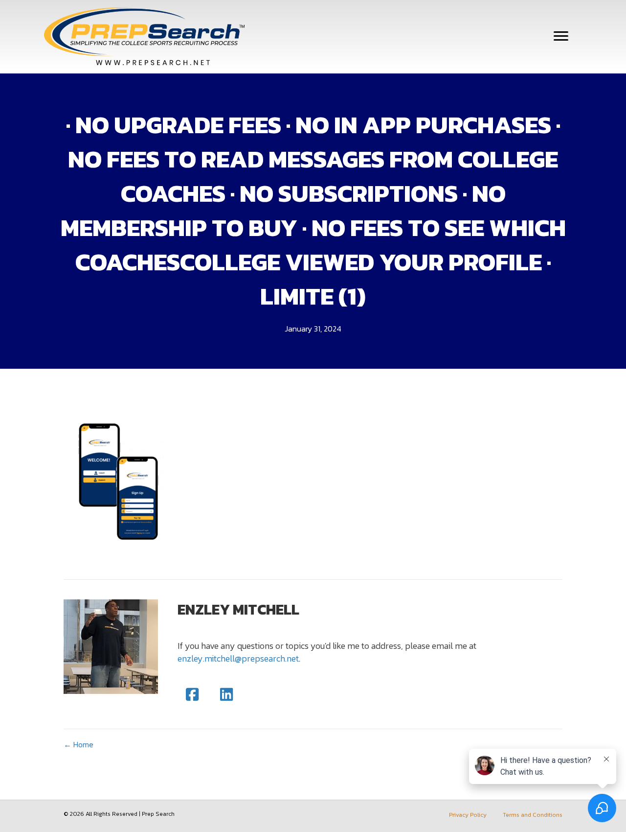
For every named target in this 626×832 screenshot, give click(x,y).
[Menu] (561, 36)
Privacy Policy (468, 814)
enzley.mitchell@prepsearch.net (238, 658)
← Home (78, 744)
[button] (192, 694)
